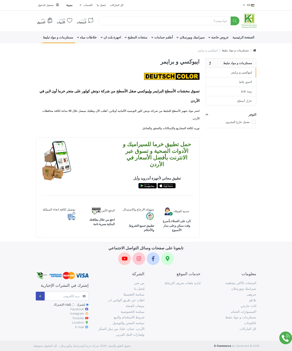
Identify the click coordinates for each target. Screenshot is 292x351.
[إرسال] (40, 296)
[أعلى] (254, 50)
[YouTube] (124, 258)
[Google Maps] (167, 258)
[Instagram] (138, 258)
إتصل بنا (101, 5)
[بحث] (235, 21)
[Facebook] (153, 258)
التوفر (252, 114)
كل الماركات (116, 5)
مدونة (69, 5)
